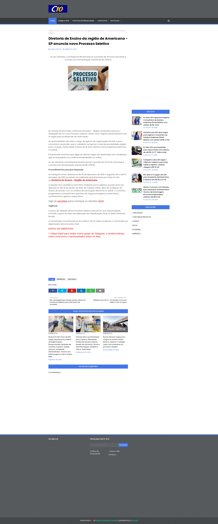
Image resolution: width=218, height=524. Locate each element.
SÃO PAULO (65, 31)
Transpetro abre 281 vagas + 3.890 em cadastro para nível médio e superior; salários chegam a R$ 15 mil (155, 163)
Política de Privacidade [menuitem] (83, 21)
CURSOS (136, 221)
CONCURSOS (137, 213)
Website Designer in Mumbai (107, 520)
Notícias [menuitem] (115, 21)
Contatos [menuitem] (102, 21)
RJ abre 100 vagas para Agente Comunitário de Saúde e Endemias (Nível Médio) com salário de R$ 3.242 (156, 121)
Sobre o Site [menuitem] (63, 21)
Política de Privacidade (95, 452)
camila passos (56, 49)
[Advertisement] (88, 109)
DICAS (135, 225)
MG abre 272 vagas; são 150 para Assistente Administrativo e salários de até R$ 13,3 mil (156, 177)
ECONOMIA (137, 229)
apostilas (62, 201)
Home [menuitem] (52, 21)
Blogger (134, 520)
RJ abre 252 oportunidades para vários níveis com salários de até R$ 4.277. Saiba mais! (156, 149)
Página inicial (53, 31)
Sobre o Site (115, 451)
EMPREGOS (61, 279)
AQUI (101, 201)
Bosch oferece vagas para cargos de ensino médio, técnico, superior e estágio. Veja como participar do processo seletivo (114, 342)
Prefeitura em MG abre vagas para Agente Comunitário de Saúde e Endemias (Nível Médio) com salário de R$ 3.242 (156, 136)
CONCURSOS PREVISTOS (142, 217)
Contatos (112, 454)
